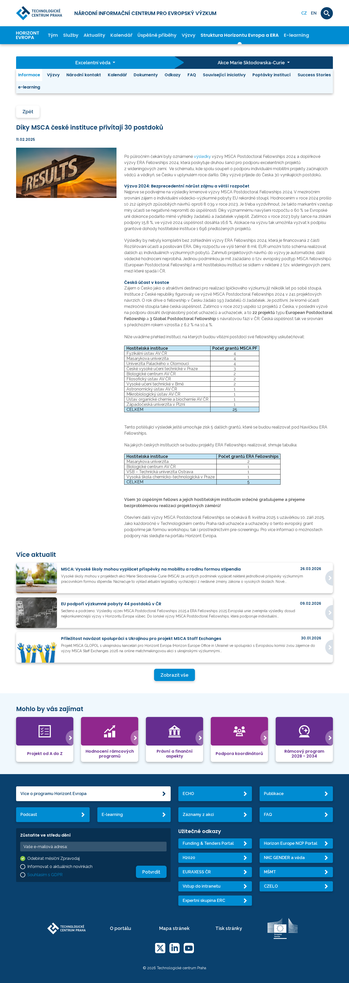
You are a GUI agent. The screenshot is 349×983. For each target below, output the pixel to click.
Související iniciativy (224, 75)
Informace (29, 75)
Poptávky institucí (271, 75)
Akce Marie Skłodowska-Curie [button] (252, 62)
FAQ (192, 75)
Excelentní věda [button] (93, 62)
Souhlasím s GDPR (45, 874)
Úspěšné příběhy (157, 35)
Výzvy (188, 35)
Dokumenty (146, 75)
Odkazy (173, 75)
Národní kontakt (83, 75)
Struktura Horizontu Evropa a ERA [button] (240, 35)
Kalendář (121, 35)
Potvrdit (151, 872)
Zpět (27, 111)
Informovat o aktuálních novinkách (59, 866)
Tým (53, 35)
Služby (70, 35)
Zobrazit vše (174, 675)
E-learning (296, 35)
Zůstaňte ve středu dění (45, 835)
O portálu (120, 928)
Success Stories (314, 75)
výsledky (202, 156)
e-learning (29, 87)
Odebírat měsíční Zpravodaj (53, 858)
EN (314, 13)
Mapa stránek (174, 928)
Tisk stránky (228, 928)
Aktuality (94, 35)
